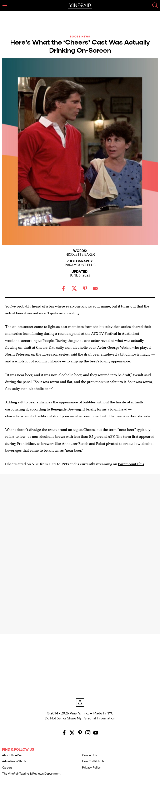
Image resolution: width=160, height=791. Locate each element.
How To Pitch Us (93, 761)
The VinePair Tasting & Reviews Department (31, 773)
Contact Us (89, 755)
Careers (7, 767)
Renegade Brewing (66, 409)
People (48, 340)
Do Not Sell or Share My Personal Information (80, 718)
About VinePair (12, 755)
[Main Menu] (4, 5)
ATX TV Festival (104, 333)
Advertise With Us (14, 761)
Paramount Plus (131, 464)
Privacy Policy (91, 767)
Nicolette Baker (80, 254)
